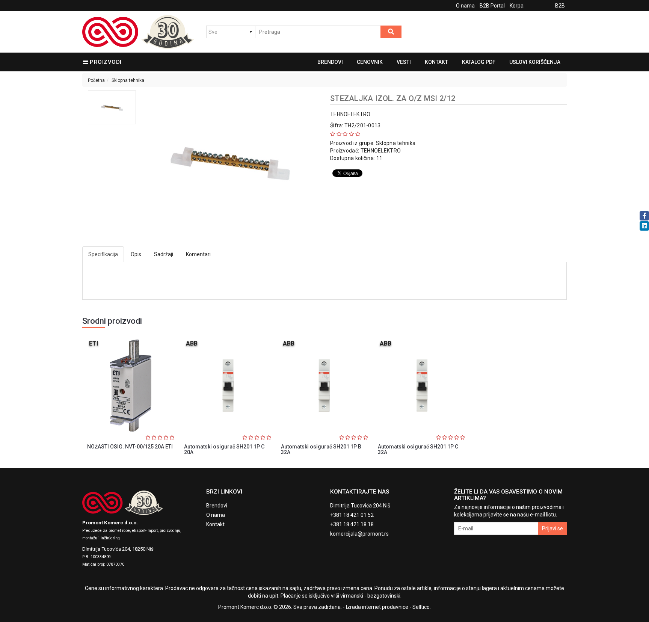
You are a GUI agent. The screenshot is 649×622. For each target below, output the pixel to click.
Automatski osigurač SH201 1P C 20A (224, 449)
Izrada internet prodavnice (377, 607)
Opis (136, 254)
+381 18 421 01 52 (352, 515)
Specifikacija (103, 254)
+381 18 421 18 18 (352, 524)
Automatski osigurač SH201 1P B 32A (321, 449)
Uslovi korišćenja (534, 62)
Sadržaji (163, 254)
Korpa (517, 6)
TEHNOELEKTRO (350, 114)
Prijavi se (552, 528)
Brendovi (330, 62)
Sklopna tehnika (128, 80)
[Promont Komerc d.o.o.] (138, 32)
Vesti (404, 62)
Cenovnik (370, 62)
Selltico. (421, 607)
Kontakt (436, 62)
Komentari (198, 254)
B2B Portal (492, 6)
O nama (465, 6)
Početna (96, 80)
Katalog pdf (478, 62)
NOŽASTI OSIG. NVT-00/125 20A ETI (130, 447)
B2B (560, 6)
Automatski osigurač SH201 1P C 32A (418, 449)
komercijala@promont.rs (359, 534)
